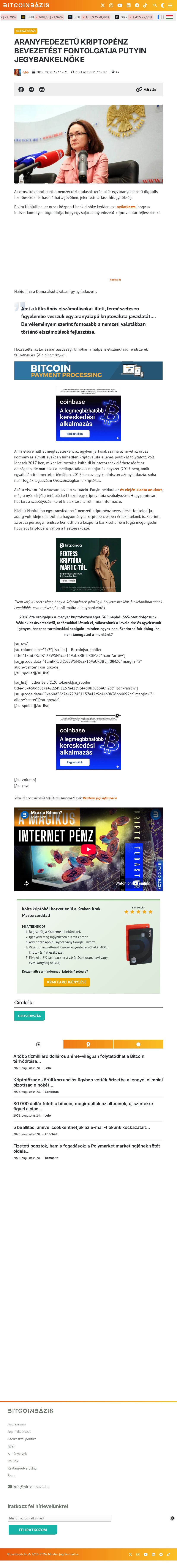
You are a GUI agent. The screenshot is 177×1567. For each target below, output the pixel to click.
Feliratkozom (33, 1530)
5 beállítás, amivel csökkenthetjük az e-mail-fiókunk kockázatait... (81, 1127)
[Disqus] (88, 1223)
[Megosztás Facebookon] (21, 89)
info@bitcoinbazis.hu (31, 1486)
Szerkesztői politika (22, 1439)
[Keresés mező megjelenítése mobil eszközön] (156, 5)
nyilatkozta (126, 206)
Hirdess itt (115, 279)
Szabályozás (26, 31)
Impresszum (17, 1424)
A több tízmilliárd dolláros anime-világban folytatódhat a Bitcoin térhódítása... (78, 1059)
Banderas (51, 1091)
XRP (123, 17)
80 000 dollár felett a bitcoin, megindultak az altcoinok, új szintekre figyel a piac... (83, 1106)
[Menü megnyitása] (170, 5)
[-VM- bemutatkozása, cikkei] (17, 72)
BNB (32, 17)
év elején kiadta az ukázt (141, 489)
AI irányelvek (17, 1453)
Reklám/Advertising (22, 1468)
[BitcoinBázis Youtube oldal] (119, 5)
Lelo (47, 1068)
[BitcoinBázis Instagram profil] (111, 5)
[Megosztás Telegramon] (31, 89)
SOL (79, 17)
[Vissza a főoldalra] (26, 4)
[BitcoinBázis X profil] (103, 5)
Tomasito (51, 1158)
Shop (12, 1475)
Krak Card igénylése (67, 982)
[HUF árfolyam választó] (169, 17)
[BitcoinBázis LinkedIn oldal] (129, 5)
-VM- (25, 72)
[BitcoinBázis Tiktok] (145, 5)
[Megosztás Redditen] (41, 89)
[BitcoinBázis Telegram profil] (137, 5)
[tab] (38, 1044)
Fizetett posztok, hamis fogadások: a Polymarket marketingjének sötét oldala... (86, 1148)
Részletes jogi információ (100, 798)
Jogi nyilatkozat (19, 1431)
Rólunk (13, 1461)
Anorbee (50, 1134)
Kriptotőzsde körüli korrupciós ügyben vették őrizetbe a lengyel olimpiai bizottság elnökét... (88, 1082)
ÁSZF (11, 1446)
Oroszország (29, 1016)
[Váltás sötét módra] (163, 5)
